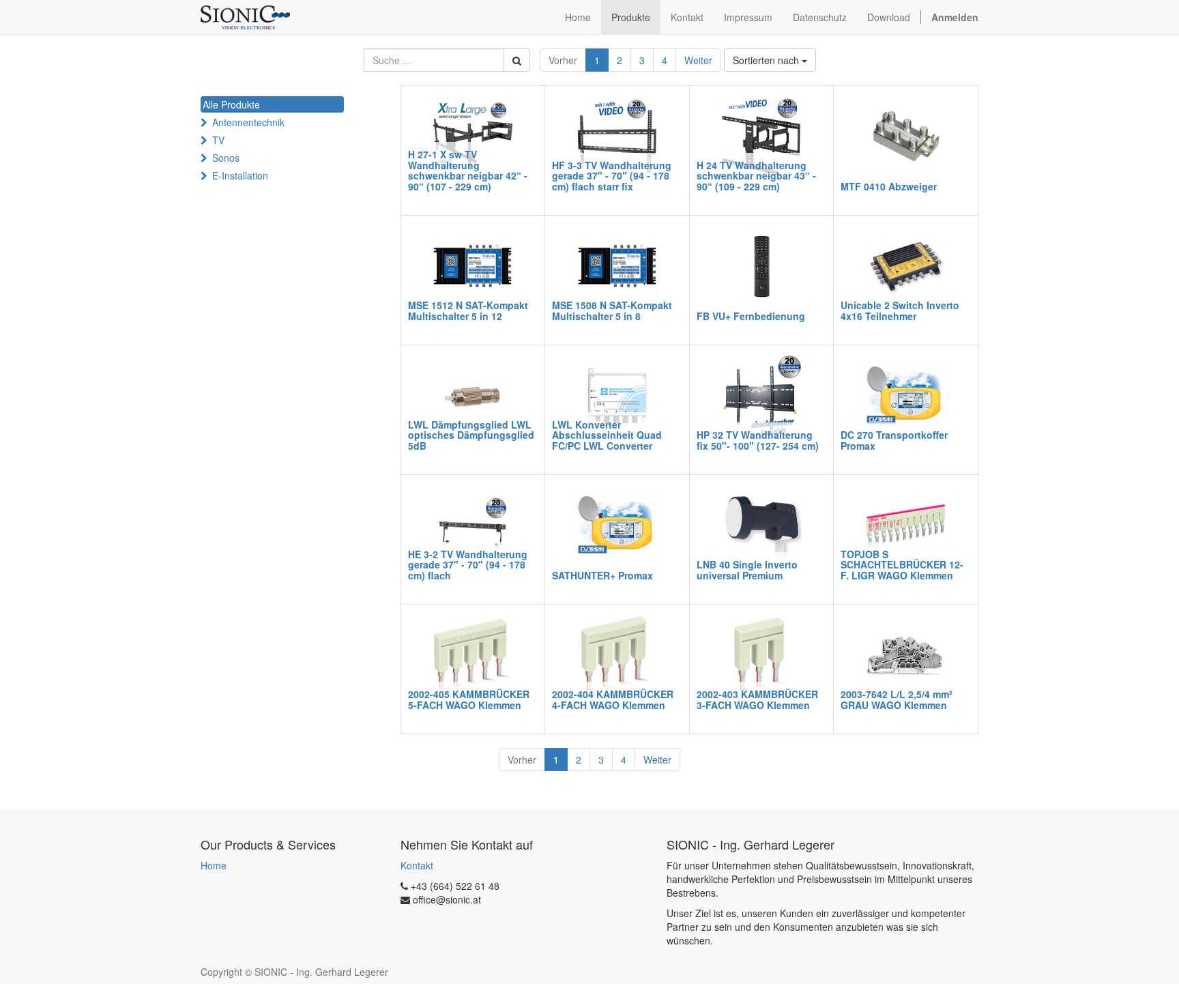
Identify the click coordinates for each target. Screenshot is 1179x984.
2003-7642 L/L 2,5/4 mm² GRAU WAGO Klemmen (896, 699)
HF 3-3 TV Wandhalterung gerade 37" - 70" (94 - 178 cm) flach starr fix (611, 175)
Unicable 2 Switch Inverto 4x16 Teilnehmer (900, 310)
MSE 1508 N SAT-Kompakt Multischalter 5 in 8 (612, 310)
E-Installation (240, 175)
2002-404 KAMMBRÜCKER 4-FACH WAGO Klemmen (612, 699)
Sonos (225, 157)
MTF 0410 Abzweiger (889, 186)
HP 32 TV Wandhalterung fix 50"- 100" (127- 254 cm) (758, 440)
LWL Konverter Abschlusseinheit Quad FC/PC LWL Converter (607, 435)
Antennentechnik (248, 122)
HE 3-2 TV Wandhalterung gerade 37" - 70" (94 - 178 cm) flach (467, 564)
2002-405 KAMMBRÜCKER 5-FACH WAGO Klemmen (468, 699)
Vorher (563, 60)
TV (218, 140)
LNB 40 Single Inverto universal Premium (747, 569)
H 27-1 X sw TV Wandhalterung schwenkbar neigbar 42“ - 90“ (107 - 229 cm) (467, 169)
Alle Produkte (231, 104)
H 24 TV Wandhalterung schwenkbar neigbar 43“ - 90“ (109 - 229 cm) (756, 175)
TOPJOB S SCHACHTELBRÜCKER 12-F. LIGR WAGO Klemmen (902, 564)
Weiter (698, 60)
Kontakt (417, 865)
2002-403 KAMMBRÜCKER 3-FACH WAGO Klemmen (757, 699)
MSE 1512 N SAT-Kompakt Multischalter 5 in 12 (468, 310)
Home (214, 865)
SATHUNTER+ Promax (602, 575)
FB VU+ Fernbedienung (751, 316)
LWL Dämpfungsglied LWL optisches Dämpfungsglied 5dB (471, 435)
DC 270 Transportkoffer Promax (894, 440)
